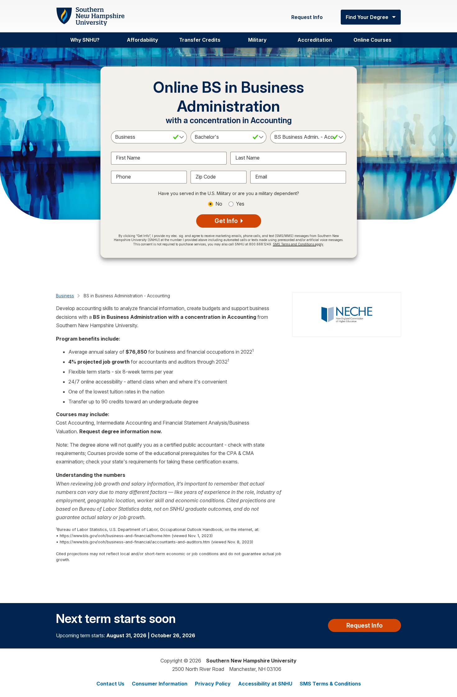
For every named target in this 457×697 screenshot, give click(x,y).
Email (261, 177)
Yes (240, 204)
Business (65, 295)
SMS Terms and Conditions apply (298, 244)
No (218, 204)
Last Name (247, 158)
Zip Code (206, 177)
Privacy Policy (213, 684)
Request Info (307, 17)
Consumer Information (159, 684)
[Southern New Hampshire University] (90, 16)
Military (257, 40)
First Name (128, 158)
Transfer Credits (199, 40)
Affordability (142, 40)
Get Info (227, 221)
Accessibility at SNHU (265, 684)
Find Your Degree (367, 17)
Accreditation (315, 40)
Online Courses (372, 40)
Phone (123, 177)
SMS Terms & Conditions (330, 684)
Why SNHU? (84, 40)
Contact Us (110, 684)
